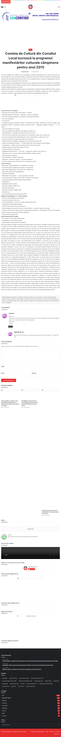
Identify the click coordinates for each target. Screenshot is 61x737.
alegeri (4, 678)
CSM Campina (38, 681)
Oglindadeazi (26, 71)
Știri (30, 49)
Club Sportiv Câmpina (37, 678)
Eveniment (5, 705)
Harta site (52, 731)
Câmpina (48, 681)
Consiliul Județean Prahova (9, 681)
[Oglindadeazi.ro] (30, 7)
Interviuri (4, 703)
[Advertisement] (30, 37)
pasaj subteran (14, 683)
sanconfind (5, 686)
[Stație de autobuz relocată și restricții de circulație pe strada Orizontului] (51, 449)
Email (3, 373)
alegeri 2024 (13, 678)
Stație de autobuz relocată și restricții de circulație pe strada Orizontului (50, 512)
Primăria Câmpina (32, 683)
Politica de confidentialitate (37, 731)
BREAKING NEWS (6, 698)
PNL (23, 683)
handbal (5, 683)
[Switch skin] (59, 7)
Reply (10, 326)
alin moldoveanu (24, 678)
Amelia (9, 534)
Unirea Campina (30, 686)
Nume (3, 366)
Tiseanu (20, 686)
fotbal (56, 681)
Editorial (4, 700)
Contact (57, 731)
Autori (46, 731)
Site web (34, 373)
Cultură (4, 710)
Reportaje (4, 708)
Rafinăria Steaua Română (46, 683)
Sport (3, 713)
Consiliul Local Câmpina (25, 681)
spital (13, 686)
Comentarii (30, 529)
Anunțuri (4, 715)
